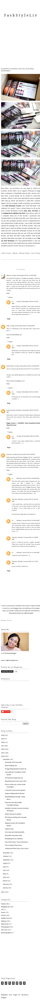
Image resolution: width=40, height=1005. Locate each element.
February (6, 884)
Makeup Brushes (24, 253)
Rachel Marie (10, 366)
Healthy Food (5, 918)
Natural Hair (5, 924)
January (5, 888)
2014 (3, 756)
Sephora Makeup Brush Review (14, 793)
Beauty (9, 253)
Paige (8, 326)
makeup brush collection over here (14, 213)
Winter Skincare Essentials (13, 814)
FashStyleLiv (21, 15)
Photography (5, 927)
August (5, 863)
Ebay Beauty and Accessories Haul (15, 781)
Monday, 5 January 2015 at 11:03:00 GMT (28, 520)
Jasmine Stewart (11, 410)
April (4, 877)
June (4, 870)
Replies (10, 297)
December (6, 759)
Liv (12, 301)
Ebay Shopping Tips (11, 765)
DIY (2, 910)
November (6, 853)
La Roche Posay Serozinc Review (15, 790)
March (5, 881)
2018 (3, 742)
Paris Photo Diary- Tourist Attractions (16, 842)
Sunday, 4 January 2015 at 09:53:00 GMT (24, 454)
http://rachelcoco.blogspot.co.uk (15, 381)
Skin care (4, 930)
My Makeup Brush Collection (14, 839)
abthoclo (8, 275)
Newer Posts (6, 620)
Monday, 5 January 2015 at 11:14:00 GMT (28, 552)
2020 (3, 735)
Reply (8, 293)
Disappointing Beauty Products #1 (15, 769)
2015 (3, 753)
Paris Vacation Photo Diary (13, 845)
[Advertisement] (20, 45)
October (6, 856)
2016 (3, 749)
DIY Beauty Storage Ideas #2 (14, 778)
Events (3, 912)
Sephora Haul (9, 829)
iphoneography (6, 933)
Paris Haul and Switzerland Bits (14, 832)
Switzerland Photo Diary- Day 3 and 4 (16, 848)
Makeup (15, 253)
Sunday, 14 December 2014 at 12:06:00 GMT (22, 326)
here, (25, 211)
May (4, 874)
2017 (3, 746)
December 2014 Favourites (13, 762)
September (6, 860)
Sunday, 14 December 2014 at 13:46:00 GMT (27, 366)
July (4, 867)
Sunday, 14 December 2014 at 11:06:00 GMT (24, 275)
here (29, 211)
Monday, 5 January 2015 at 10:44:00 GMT (28, 478)
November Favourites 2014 (13, 835)
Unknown (9, 454)
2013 (3, 892)
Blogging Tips (5, 907)
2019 (3, 739)
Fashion (3, 915)
